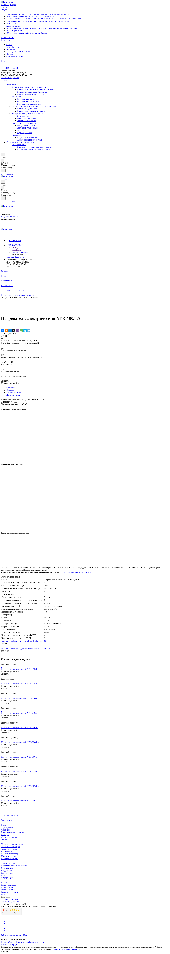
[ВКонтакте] (2, 330)
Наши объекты (7, 887)
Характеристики (13, 392)
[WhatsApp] (21, 330)
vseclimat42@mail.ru (10, 77)
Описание (11, 388)
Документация (13, 395)
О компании (6, 820)
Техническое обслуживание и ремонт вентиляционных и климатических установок (44, 19)
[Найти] (3, 170)
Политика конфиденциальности (30, 942)
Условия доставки (9, 890)
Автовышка (11, 23)
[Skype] (25, 330)
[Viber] (17, 330)
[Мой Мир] (10, 330)
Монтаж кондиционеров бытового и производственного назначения (37, 14)
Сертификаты (12, 47)
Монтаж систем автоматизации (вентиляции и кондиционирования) (37, 21)
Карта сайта (6, 942)
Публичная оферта (9, 944)
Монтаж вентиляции (10, 846)
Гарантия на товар (9, 892)
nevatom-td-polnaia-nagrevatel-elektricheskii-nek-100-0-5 (25, 641)
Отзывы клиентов (14, 56)
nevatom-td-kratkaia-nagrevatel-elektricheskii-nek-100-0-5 (25, 649)
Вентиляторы (7, 868)
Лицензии (11, 49)
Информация (7, 878)
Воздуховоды (7, 870)
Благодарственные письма (18, 52)
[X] (13, 330)
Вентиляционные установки (14, 866)
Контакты (5, 894)
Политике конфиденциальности (66, 949)
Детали (4, 875)
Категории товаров (9, 858)
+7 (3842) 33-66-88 (9, 68)
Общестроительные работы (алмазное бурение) (27, 33)
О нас (9, 44)
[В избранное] (2, 325)
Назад (15, 247)
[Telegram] (28, 330)
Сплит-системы (8, 863)
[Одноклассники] (6, 330)
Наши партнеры (8, 885)
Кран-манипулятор (15, 26)
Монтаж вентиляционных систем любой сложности (30, 16)
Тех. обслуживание (9, 849)
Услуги (4, 839)
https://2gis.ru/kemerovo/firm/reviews (76, 572)
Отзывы (10, 390)
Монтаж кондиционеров (12, 844)
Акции (4, 882)
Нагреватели (7, 873)
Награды (10, 54)
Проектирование (14, 31)
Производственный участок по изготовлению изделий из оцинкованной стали (42, 28)
